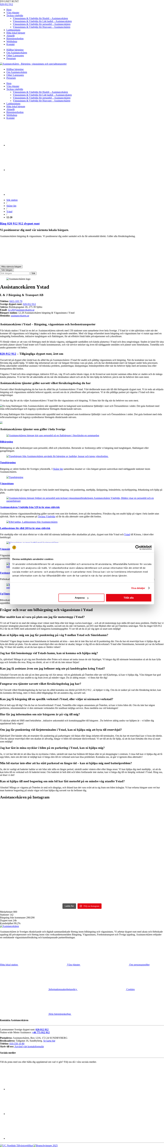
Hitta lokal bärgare (15, 32)
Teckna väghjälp (14, 15)
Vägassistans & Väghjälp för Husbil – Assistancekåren (40, 18)
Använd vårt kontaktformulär (29, 1046)
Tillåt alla (129, 597)
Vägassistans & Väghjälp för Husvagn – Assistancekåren (41, 27)
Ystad (9, 211)
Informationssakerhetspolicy (63, 989)
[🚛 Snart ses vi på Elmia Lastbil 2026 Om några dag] (103, 831)
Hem (8, 9)
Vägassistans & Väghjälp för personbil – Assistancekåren (41, 24)
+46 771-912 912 (41, 1032)
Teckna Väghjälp (46, 516)
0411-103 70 (15, 301)
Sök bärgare (6, 270)
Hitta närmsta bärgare (11, 266)
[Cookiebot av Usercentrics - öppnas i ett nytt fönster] (138, 547)
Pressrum (11, 58)
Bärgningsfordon (15, 38)
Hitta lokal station (9, 964)
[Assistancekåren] (33, 63)
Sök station (12, 200)
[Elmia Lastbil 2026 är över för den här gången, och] (20, 833)
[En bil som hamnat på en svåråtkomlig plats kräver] (61, 833)
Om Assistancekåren (16, 52)
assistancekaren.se (20, 315)
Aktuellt (10, 35)
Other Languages (15, 55)
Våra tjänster (12, 12)
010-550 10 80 (16, 1043)
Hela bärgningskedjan (60, 1014)
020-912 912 (6, 4)
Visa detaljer (138, 588)
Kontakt (10, 44)
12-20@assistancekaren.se (21, 309)
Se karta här (49, 1040)
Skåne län (11, 205)
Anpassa (80, 597)
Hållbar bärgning (15, 49)
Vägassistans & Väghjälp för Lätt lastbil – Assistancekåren (42, 21)
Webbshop (11, 41)
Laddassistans (13, 30)
